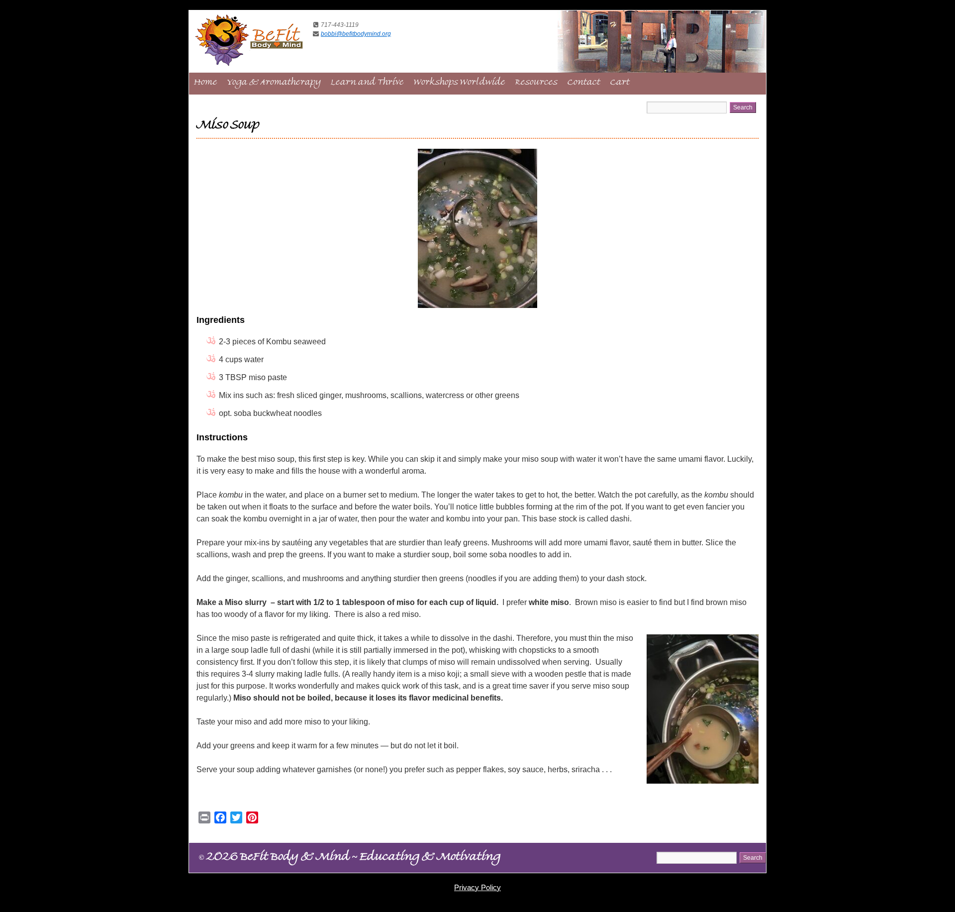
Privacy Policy (477, 887)
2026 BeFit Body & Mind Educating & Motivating (349, 858)
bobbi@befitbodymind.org (356, 33)
